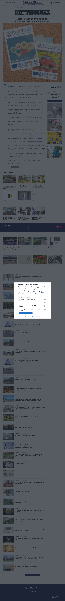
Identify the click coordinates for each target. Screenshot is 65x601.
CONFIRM (25, 313)
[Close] (49, 284)
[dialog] (32, 300)
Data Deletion (27, 316)
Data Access (32, 316)
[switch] (44, 299)
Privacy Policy (38, 316)
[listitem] (32, 297)
